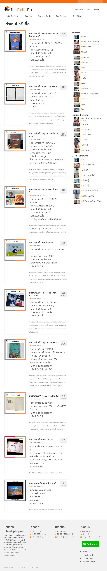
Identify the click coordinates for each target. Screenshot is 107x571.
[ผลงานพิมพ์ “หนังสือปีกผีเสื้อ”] (15, 490)
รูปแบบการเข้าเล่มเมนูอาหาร (48, 119)
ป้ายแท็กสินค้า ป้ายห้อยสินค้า (90, 42)
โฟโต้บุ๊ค (84, 169)
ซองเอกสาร (85, 57)
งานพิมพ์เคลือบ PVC (44, 375)
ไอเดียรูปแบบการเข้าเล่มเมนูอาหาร (47, 123)
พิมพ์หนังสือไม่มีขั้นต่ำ (42, 509)
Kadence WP (35, 567)
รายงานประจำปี (88, 175)
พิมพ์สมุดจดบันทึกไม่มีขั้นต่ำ (41, 272)
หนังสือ (83, 36)
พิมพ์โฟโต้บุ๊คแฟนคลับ (53, 69)
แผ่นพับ (83, 68)
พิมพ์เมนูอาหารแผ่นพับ (52, 379)
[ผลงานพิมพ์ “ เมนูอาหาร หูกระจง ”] (15, 349)
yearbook (37, 66)
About (85, 551)
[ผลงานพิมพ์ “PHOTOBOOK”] (15, 446)
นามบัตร (83, 78)
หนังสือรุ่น (85, 180)
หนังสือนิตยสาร (86, 47)
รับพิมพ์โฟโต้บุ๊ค (35, 73)
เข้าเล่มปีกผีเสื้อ (41, 76)
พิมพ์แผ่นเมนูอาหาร (36, 382)
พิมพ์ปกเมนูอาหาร (50, 422)
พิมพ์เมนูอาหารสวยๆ (33, 116)
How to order (89, 555)
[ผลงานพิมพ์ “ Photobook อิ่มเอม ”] (15, 196)
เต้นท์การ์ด (84, 62)
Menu (31, 113)
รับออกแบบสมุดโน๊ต (43, 73)
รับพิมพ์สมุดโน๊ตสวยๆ (49, 229)
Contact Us (88, 558)
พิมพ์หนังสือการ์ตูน (51, 66)
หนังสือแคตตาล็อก (89, 190)
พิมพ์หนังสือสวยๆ (53, 113)
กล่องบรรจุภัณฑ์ (86, 88)
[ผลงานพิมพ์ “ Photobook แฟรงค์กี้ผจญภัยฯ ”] (15, 40)
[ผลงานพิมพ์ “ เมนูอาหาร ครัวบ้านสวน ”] (15, 140)
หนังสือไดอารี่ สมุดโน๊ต (91, 201)
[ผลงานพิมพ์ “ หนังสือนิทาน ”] (15, 249)
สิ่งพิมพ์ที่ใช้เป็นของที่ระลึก (47, 232)
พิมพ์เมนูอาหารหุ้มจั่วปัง (44, 116)
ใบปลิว (83, 109)
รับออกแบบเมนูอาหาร (37, 119)
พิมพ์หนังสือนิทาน (59, 66)
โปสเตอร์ (84, 52)
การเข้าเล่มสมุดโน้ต (34, 322)
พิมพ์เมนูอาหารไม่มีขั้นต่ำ (54, 116)
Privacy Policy (89, 561)
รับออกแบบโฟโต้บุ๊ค (52, 73)
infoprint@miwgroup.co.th (40, 537)
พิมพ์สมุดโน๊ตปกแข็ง (61, 322)
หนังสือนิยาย (34, 76)
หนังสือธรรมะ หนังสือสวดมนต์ (90, 94)
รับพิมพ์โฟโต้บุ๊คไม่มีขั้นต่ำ (50, 473)
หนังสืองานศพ (87, 195)
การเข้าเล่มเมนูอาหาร (37, 113)
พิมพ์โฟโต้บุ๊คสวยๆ (40, 473)
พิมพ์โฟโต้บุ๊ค (33, 473)
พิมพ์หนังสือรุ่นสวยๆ (54, 225)
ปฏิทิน (83, 104)
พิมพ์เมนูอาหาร (61, 113)
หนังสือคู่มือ (86, 185)
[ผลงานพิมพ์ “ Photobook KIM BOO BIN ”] (15, 299)
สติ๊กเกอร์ (84, 83)
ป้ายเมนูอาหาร (46, 113)
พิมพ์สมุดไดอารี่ (43, 66)
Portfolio (39, 39)
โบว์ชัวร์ (83, 73)
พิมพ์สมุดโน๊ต (50, 272)
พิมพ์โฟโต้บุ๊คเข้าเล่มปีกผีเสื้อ (42, 69)
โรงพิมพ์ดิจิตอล (35, 123)
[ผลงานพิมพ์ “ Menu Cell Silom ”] (15, 93)
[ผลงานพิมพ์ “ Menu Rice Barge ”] (15, 403)
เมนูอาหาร (37, 385)
